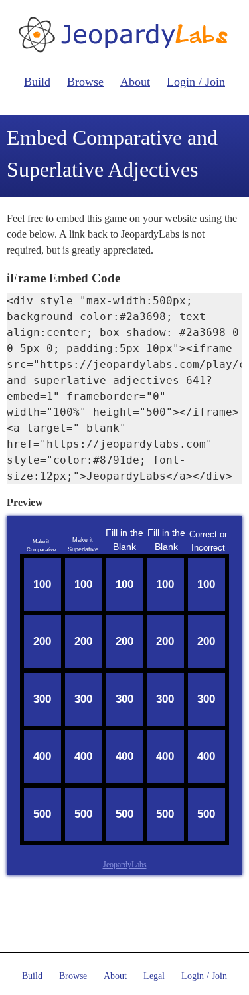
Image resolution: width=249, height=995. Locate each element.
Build (37, 81)
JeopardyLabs (125, 864)
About (135, 81)
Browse (85, 81)
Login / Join (196, 81)
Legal (154, 976)
